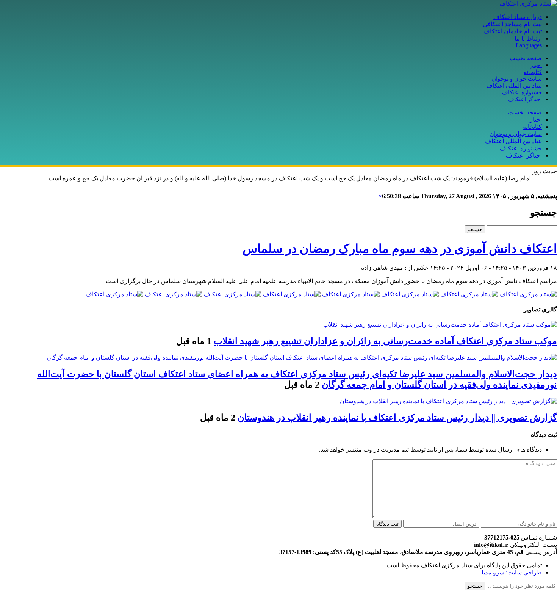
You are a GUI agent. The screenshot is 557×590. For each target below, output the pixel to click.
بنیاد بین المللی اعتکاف (514, 86)
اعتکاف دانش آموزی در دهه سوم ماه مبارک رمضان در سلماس (400, 248)
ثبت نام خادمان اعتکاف (512, 31)
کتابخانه (533, 72)
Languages (529, 45)
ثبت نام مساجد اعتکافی (512, 24)
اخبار (536, 65)
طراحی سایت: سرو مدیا (512, 572)
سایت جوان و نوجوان (517, 79)
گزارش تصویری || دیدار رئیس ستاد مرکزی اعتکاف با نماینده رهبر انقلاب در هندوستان (397, 418)
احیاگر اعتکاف (525, 99)
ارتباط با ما (528, 38)
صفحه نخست (526, 58)
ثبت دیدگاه (387, 524)
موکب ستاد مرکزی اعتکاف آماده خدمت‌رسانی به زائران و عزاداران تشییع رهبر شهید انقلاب (385, 341)
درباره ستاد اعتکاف (517, 17)
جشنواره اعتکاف (522, 92)
